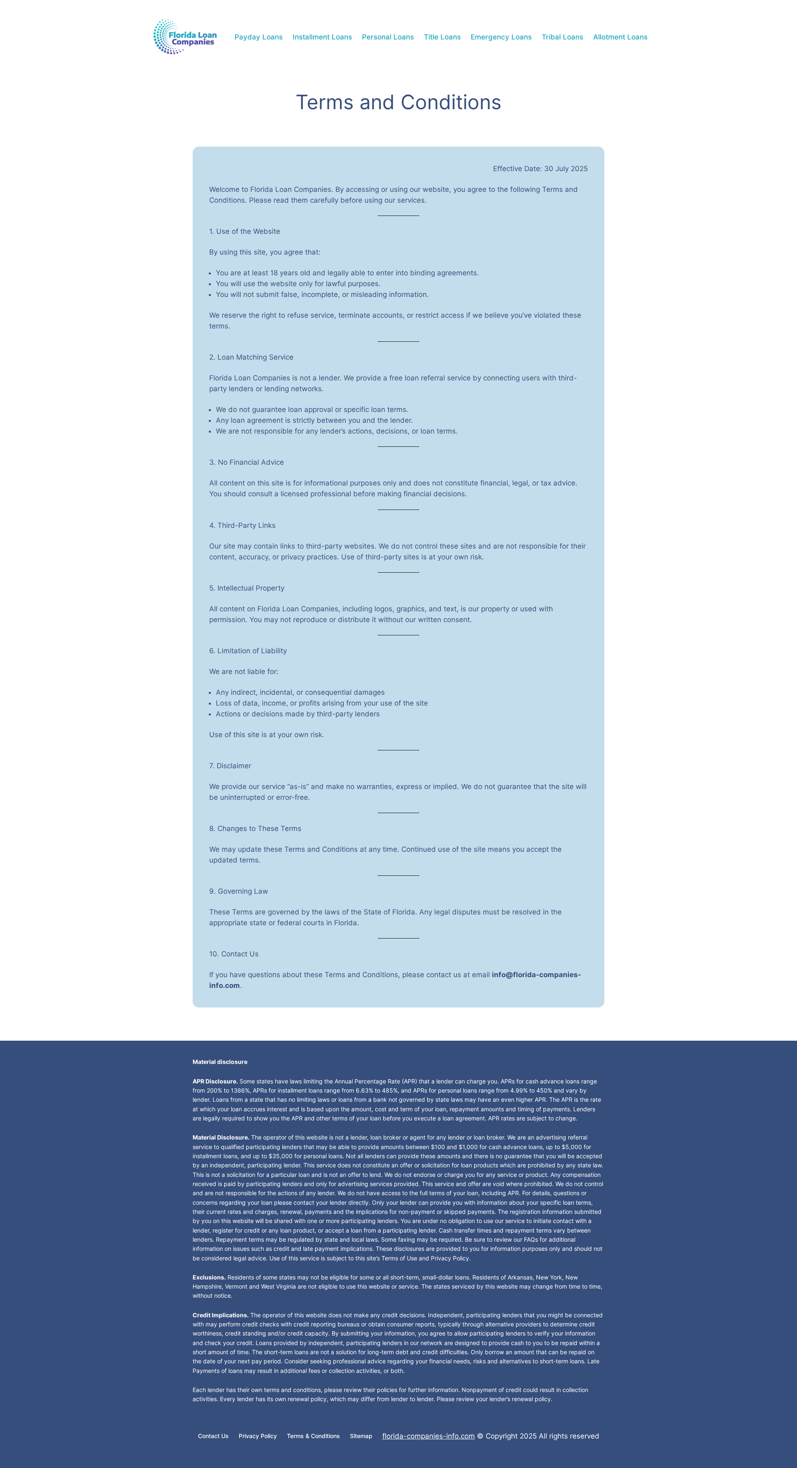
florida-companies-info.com (428, 1436)
